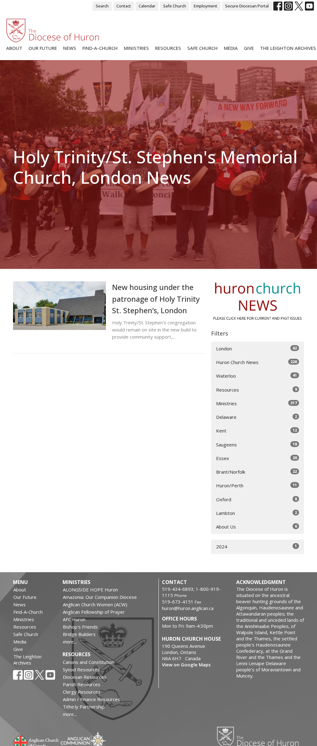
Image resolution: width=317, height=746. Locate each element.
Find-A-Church (100, 48)
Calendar (147, 6)
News (69, 48)
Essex (256, 458)
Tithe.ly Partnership (84, 707)
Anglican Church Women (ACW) (95, 604)
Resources (168, 48)
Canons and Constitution (88, 662)
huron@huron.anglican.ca (188, 608)
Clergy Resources (82, 692)
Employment (205, 6)
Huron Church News (256, 362)
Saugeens (256, 444)
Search (102, 6)
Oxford (256, 499)
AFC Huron (74, 619)
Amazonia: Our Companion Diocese (100, 597)
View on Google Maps (186, 664)
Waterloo (256, 375)
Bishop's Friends (80, 627)
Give (249, 48)
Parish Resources (81, 684)
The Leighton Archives (288, 48)
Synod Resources (81, 669)
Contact (123, 6)
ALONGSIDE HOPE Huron (90, 589)
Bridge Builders (79, 634)
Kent (256, 430)
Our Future (42, 48)
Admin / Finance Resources (91, 699)
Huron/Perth (256, 485)
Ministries (136, 48)
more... (70, 641)
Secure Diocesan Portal (247, 6)
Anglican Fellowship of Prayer (94, 612)
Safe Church (174, 6)
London (256, 348)
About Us (256, 526)
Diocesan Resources (84, 677)
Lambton (256, 513)
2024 (256, 546)
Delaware (256, 417)
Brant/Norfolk (256, 471)
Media (231, 48)
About (14, 48)
